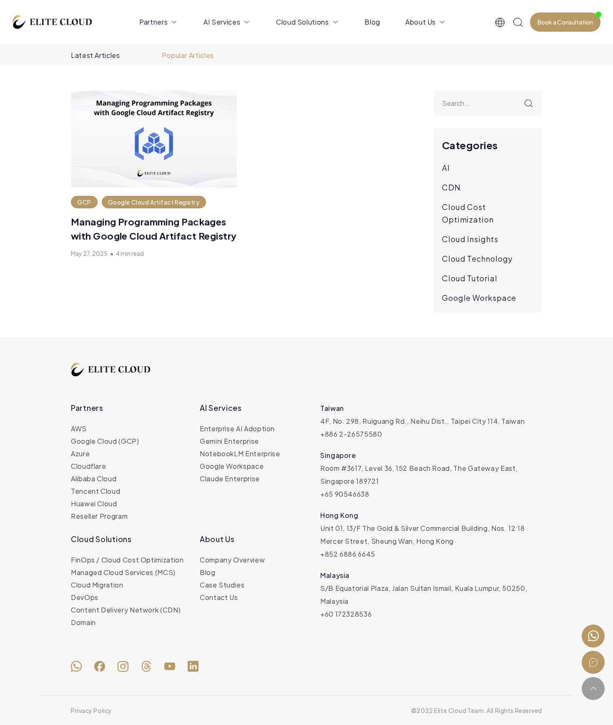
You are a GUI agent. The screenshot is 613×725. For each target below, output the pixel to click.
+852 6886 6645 (347, 554)
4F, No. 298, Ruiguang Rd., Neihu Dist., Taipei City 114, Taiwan (422, 421)
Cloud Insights (470, 239)
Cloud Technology (477, 258)
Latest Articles (95, 55)
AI (446, 167)
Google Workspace (479, 297)
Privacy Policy (91, 710)
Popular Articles (188, 55)
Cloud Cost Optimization (468, 213)
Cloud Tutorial (469, 278)
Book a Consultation (565, 22)
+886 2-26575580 (351, 434)
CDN (451, 187)
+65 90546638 (344, 494)
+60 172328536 (346, 614)
